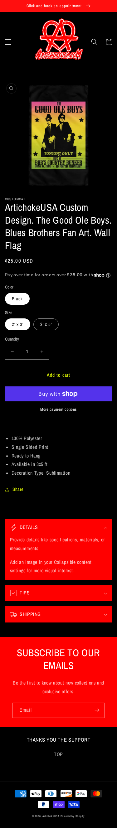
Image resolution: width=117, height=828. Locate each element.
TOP (58, 754)
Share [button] (18, 489)
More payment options (58, 409)
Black (17, 299)
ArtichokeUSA (51, 816)
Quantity (12, 339)
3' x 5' (46, 324)
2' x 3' (17, 324)
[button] (8, 42)
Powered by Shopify (73, 816)
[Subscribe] (97, 710)
